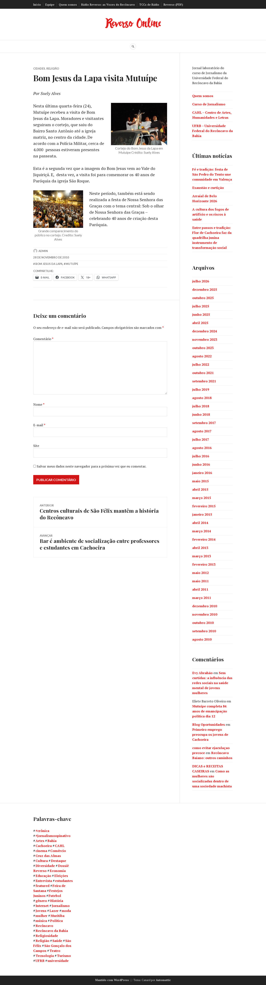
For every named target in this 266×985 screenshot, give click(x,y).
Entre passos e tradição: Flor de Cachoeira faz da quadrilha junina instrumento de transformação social (212, 237)
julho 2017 (200, 439)
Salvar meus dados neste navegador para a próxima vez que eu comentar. (91, 466)
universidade (58, 960)
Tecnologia (45, 955)
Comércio (58, 850)
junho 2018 (201, 414)
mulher (41, 915)
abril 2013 (200, 547)
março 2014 (201, 531)
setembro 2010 (204, 631)
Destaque (58, 860)
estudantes (64, 880)
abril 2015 (200, 489)
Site (36, 445)
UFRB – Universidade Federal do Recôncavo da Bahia (212, 130)
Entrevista (44, 880)
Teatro (54, 950)
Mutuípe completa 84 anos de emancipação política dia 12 (209, 711)
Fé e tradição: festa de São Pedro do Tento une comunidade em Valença (212, 174)
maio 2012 (200, 572)
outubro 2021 (203, 372)
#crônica (42, 830)
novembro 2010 (204, 614)
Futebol (55, 895)
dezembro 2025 (204, 289)
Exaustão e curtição (208, 187)
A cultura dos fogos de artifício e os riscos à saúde (210, 214)
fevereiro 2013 (204, 564)
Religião (52, 68)
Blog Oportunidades (208, 724)
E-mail (39, 425)
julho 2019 (200, 389)
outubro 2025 (203, 298)
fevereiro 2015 (204, 506)
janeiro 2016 (202, 472)
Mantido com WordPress (112, 980)
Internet (42, 905)
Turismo (64, 955)
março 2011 (201, 597)
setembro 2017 (204, 422)
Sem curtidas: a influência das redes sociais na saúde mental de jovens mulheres (212, 683)
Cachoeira (44, 845)
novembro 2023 (204, 339)
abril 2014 (200, 522)
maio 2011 (200, 581)
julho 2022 (200, 364)
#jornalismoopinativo (53, 835)
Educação (43, 875)
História (56, 900)
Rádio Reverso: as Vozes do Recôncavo (108, 4)
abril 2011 (200, 589)
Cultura (42, 860)
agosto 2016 (202, 447)
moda (66, 910)
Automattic (163, 980)
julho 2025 (200, 306)
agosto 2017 (202, 431)
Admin (43, 251)
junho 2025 (201, 314)
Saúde (57, 940)
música (41, 920)
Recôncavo (44, 925)
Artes (40, 840)
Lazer (54, 910)
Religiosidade (47, 935)
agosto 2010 (202, 639)
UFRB (40, 960)
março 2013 (201, 556)
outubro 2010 (203, 622)
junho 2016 (201, 464)
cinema (41, 850)
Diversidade (45, 865)
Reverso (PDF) (173, 4)
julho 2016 (200, 456)
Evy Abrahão (202, 673)
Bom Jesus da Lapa (49, 264)
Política (56, 920)
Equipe (49, 4)
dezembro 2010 (204, 606)
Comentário (43, 339)
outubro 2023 (203, 347)
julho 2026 (200, 281)
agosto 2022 (202, 356)
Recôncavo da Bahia (52, 930)
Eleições (61, 875)
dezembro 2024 (204, 331)
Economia (58, 870)
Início (37, 4)
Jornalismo (61, 905)
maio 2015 (200, 481)
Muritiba (57, 915)
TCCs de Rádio (149, 4)
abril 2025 (200, 322)
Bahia (52, 840)
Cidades (39, 68)
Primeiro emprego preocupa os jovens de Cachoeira (210, 734)
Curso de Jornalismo (208, 104)
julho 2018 (200, 406)
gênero (41, 900)
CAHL (59, 845)
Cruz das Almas (48, 855)
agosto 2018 (202, 397)
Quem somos (68, 4)
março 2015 (201, 497)
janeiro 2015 (202, 514)
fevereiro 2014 (204, 539)
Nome (38, 404)
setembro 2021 (204, 381)
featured (42, 885)
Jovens (41, 910)
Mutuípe (72, 264)
